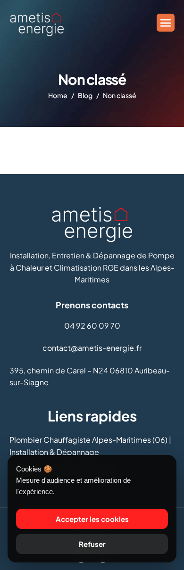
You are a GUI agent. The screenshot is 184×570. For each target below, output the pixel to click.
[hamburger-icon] (166, 23)
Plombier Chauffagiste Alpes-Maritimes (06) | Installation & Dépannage (90, 446)
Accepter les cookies (92, 518)
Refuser (92, 543)
